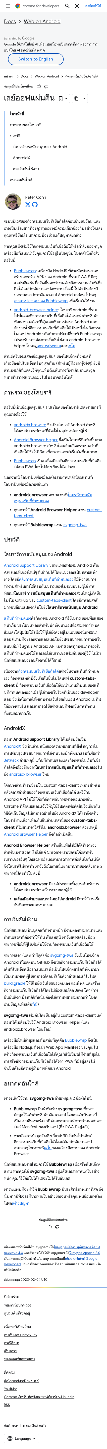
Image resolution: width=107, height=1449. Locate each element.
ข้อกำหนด (11, 1426)
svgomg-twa (75, 525)
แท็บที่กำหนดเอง (17, 618)
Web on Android (42, 21)
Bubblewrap (25, 271)
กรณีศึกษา (11, 1343)
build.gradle (14, 983)
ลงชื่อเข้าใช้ (93, 6)
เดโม (71, 346)
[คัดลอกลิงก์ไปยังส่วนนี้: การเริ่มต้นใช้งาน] (42, 920)
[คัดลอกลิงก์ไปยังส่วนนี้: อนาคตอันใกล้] (44, 1084)
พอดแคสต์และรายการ (19, 1359)
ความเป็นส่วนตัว (34, 1426)
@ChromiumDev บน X (21, 1380)
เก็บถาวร (10, 1351)
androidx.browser (30, 425)
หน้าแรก (9, 76)
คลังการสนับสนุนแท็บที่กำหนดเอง (46, 579)
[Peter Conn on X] (28, 206)
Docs (10, 21)
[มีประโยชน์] (39, 86)
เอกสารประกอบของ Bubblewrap (41, 301)
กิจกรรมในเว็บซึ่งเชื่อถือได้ (81, 76)
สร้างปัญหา (20, 1203)
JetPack (11, 760)
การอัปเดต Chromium (20, 1335)
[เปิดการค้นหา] (67, 6)
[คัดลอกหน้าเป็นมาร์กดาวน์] (76, 98)
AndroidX (12, 746)
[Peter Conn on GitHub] (35, 206)
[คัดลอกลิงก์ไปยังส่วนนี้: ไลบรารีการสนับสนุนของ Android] (77, 555)
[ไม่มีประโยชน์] (46, 86)
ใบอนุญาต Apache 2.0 (84, 1253)
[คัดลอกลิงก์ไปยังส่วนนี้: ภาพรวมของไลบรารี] (56, 393)
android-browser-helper (36, 310)
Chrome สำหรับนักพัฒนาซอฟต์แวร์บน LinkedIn (39, 1396)
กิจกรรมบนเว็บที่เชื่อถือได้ (38, 671)
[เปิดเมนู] (8, 6)
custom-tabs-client (54, 600)
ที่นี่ (35, 1004)
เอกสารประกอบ (49, 346)
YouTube (10, 1388)
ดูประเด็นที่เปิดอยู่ (17, 1313)
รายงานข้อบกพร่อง (17, 1305)
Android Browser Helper (36, 440)
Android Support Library (26, 565)
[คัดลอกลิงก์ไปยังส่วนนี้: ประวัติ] (25, 540)
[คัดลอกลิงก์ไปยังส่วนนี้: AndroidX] (30, 729)
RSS (7, 1404)
